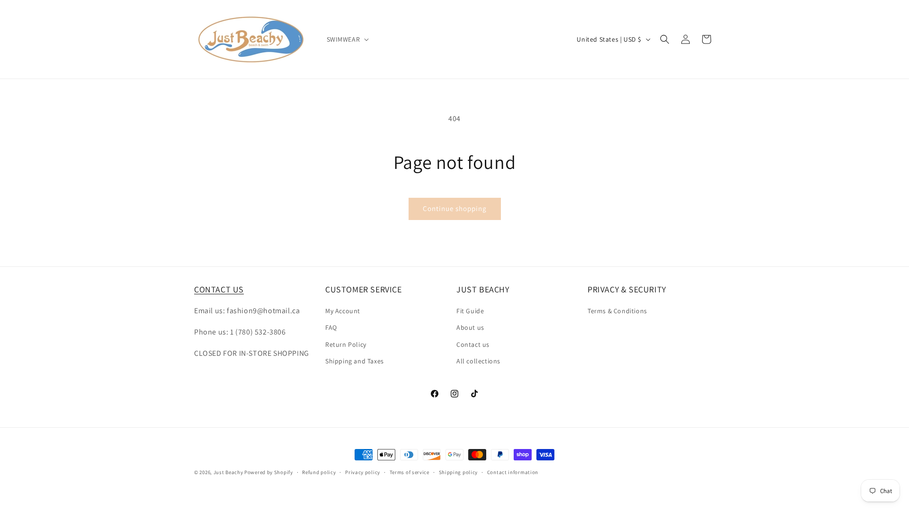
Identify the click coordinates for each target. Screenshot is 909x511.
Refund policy (319, 472)
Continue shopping (455, 208)
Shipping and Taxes (354, 361)
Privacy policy (362, 472)
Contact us (473, 344)
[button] (347, 39)
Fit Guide (470, 311)
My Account (342, 311)
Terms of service (409, 472)
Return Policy (345, 344)
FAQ (331, 327)
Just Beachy (229, 472)
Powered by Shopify (268, 472)
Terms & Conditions (617, 311)
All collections (478, 361)
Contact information (512, 472)
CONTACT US (219, 289)
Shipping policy (458, 472)
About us (470, 327)
